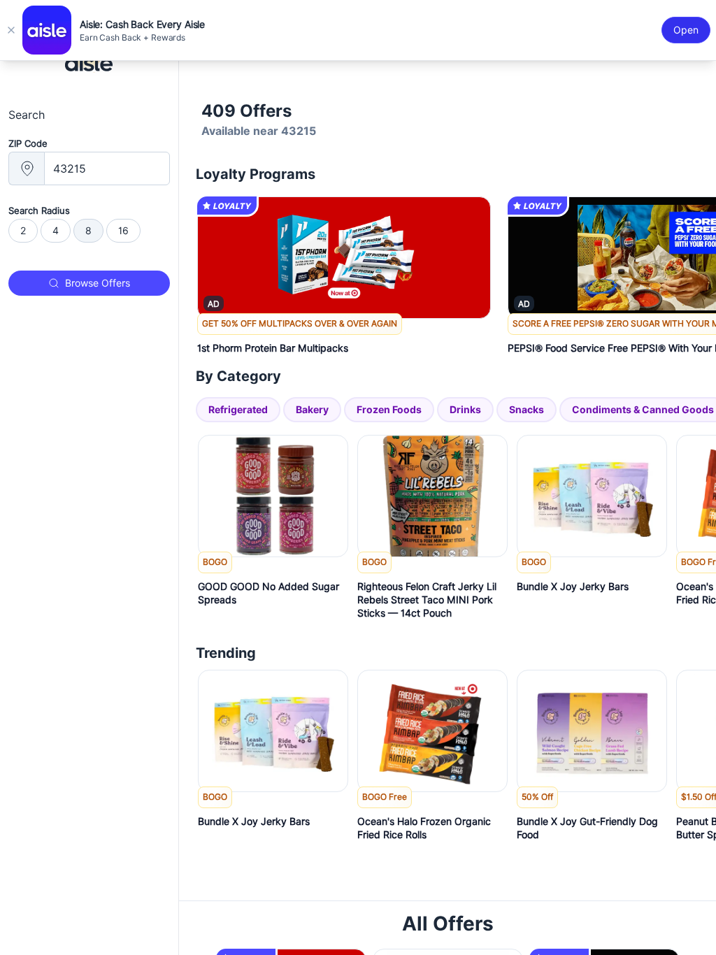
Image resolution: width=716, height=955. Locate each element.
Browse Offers (97, 283)
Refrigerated (238, 409)
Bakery (312, 409)
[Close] (11, 30)
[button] (344, 339)
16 (123, 230)
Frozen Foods (389, 409)
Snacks (526, 409)
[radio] (23, 231)
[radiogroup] (89, 231)
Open (686, 30)
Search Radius (39, 210)
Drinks (465, 409)
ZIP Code (28, 143)
